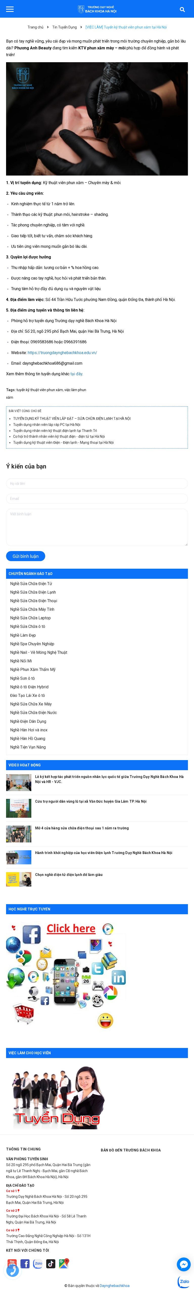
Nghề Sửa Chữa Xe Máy (31, 704)
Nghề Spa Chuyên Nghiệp (32, 643)
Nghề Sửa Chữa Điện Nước (33, 712)
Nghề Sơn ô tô (22, 678)
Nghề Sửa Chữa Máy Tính (32, 609)
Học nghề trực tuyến (29, 909)
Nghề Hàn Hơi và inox (28, 730)
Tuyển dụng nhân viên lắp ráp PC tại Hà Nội (46, 425)
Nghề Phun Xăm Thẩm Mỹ (33, 669)
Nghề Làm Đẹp (23, 635)
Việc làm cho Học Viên (30, 1053)
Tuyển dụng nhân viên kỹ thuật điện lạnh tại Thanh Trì (55, 431)
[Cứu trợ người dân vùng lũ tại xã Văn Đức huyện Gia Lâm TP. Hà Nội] (18, 808)
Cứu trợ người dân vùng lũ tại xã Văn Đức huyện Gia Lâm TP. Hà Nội (91, 801)
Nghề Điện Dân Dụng (28, 721)
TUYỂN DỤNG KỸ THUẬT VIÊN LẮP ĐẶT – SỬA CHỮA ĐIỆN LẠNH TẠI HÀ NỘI (72, 419)
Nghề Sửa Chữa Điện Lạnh (33, 592)
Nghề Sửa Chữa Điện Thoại (33, 600)
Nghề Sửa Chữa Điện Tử (31, 583)
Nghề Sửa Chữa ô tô (27, 626)
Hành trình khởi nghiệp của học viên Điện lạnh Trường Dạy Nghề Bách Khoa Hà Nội (103, 853)
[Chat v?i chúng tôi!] (184, 1264)
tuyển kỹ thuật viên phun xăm (39, 390)
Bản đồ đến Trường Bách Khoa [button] (131, 1150)
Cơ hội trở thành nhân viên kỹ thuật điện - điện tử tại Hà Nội (59, 436)
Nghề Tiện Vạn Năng (28, 747)
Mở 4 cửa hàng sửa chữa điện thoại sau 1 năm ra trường (82, 828)
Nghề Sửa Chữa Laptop (30, 618)
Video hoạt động (25, 765)
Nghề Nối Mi (21, 661)
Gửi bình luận (26, 556)
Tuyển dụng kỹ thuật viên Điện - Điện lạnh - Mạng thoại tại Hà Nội (63, 442)
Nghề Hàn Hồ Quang (27, 738)
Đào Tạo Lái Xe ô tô (27, 695)
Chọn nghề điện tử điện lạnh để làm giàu (69, 875)
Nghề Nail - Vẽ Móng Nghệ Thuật (38, 652)
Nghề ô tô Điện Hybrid (29, 687)
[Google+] (51, 1269)
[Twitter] (38, 1269)
